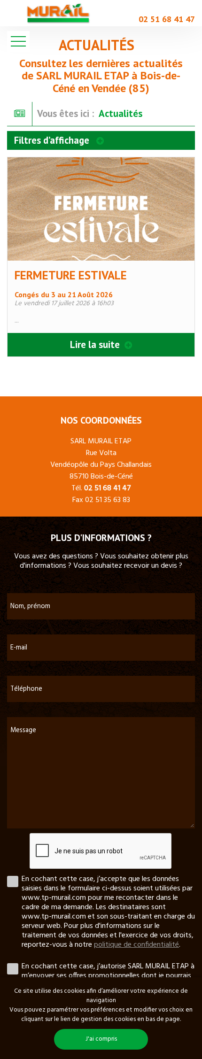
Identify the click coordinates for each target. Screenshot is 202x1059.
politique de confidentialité (136, 945)
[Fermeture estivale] (101, 209)
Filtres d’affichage (53, 140)
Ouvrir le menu (18, 41)
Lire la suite (96, 344)
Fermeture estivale (71, 275)
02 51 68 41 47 (167, 19)
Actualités (120, 113)
